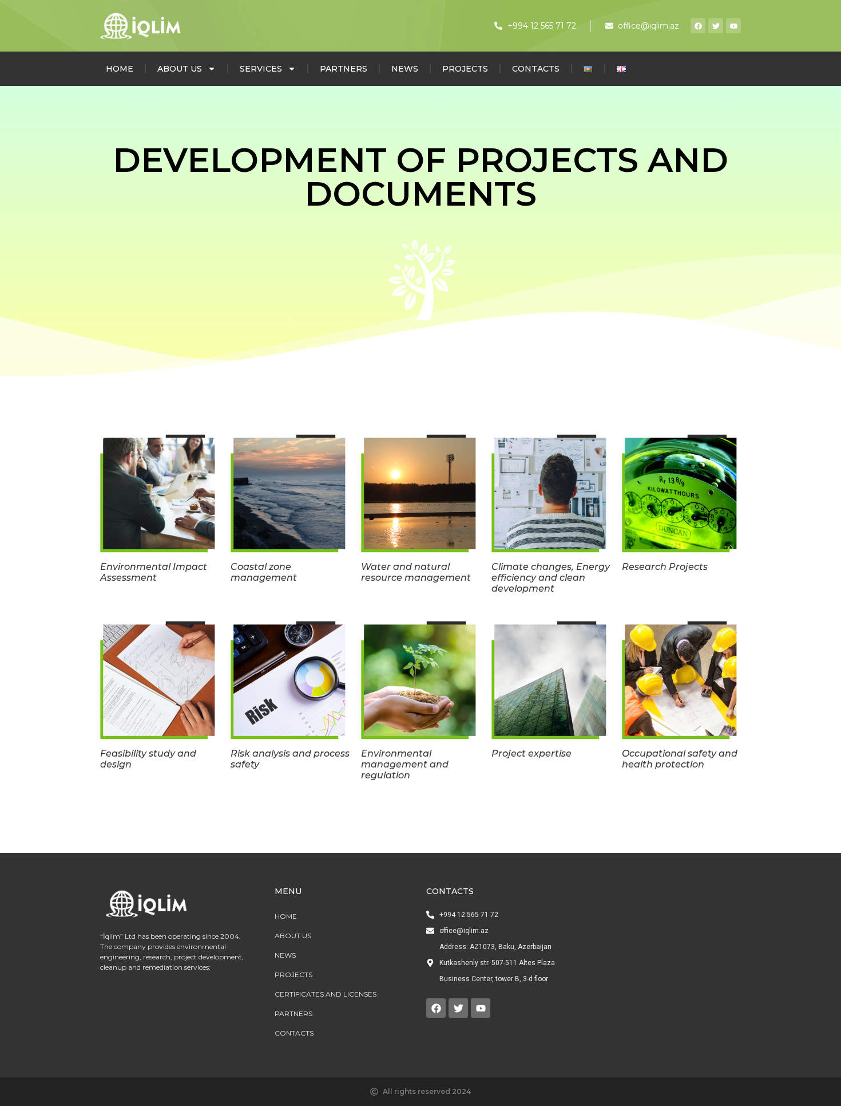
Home (119, 69)
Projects (465, 69)
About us (179, 69)
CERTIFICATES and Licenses (325, 994)
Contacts (536, 69)
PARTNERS (343, 69)
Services (261, 69)
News (404, 69)
